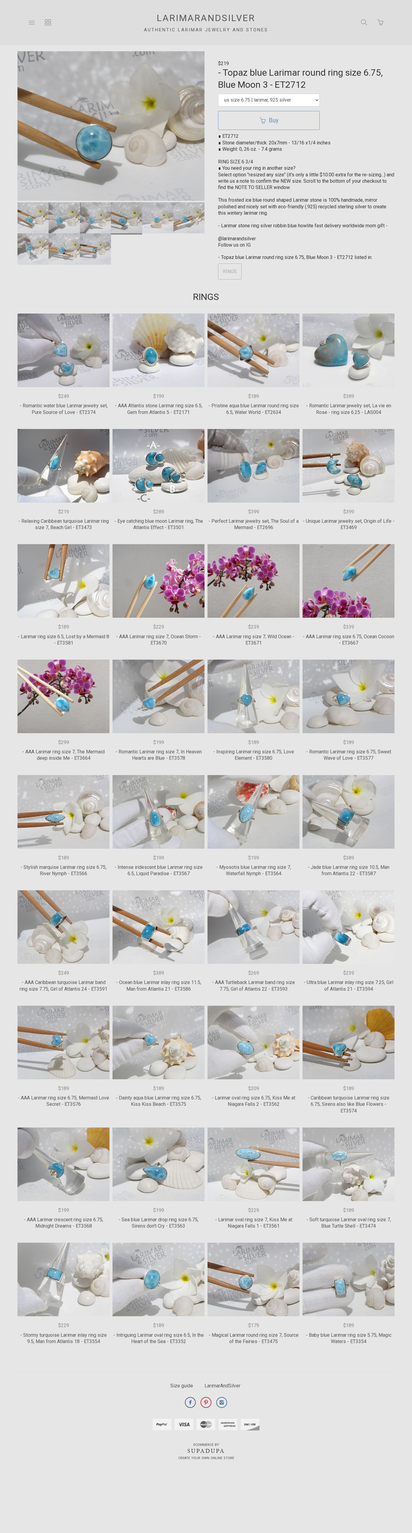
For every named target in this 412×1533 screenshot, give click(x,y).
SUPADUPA (206, 1451)
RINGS (230, 271)
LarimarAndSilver (222, 1386)
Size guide (181, 1386)
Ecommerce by (206, 1445)
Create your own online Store (206, 1458)
